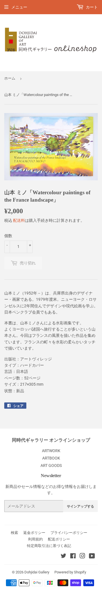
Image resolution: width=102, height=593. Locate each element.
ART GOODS (51, 465)
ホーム (9, 78)
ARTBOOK (51, 458)
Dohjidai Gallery (36, 572)
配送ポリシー (59, 539)
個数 (8, 235)
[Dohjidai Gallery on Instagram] (82, 556)
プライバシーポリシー (68, 533)
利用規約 (35, 539)
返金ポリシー (34, 533)
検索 (14, 533)
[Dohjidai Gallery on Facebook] (73, 556)
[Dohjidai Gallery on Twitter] (63, 556)
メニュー (19, 7)
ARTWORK (51, 450)
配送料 (19, 220)
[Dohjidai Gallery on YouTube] (92, 556)
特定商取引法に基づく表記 (49, 546)
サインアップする (80, 506)
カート (91, 7)
